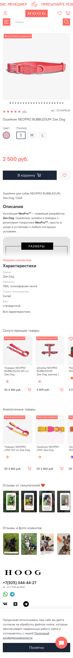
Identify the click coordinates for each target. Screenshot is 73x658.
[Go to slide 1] (10, 103)
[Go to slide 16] (49, 103)
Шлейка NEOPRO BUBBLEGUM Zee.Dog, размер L (48, 371)
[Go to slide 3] (15, 103)
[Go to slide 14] (44, 103)
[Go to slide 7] (26, 103)
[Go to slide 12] (39, 103)
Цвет (6, 128)
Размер (21, 128)
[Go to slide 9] (31, 103)
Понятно (36, 647)
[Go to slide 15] (47, 103)
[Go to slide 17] (52, 103)
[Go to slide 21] (62, 103)
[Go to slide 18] (54, 103)
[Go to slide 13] (41, 103)
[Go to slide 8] (28, 103)
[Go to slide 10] (33, 103)
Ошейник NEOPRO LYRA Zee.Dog (48, 448)
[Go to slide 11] (36, 103)
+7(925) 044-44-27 (19, 582)
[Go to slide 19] (57, 103)
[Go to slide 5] (20, 103)
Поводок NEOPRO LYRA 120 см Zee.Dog (17, 448)
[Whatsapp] (5, 594)
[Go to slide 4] (18, 103)
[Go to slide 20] (60, 103)
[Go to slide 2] (12, 103)
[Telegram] (11, 594)
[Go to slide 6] (23, 103)
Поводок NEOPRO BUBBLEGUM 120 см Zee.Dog (16, 371)
